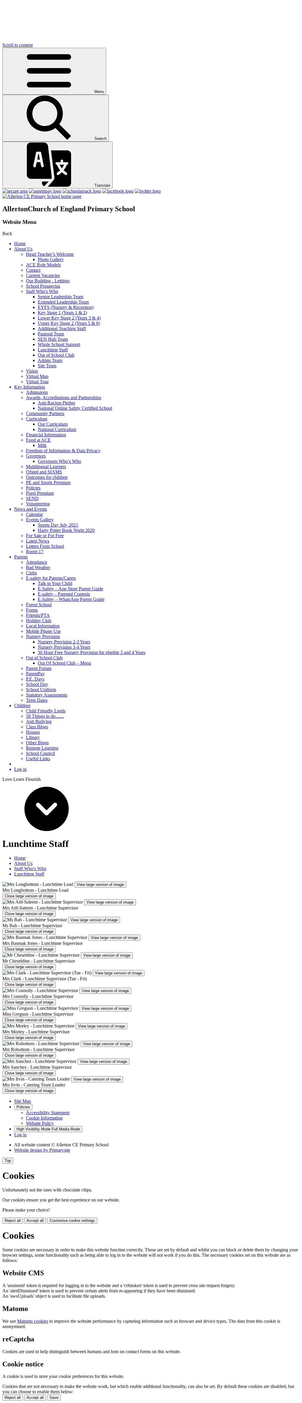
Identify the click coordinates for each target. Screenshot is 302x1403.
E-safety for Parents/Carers (51, 578)
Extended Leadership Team (63, 301)
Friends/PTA (38, 615)
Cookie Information (44, 1117)
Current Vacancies (43, 275)
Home (20, 243)
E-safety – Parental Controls (64, 593)
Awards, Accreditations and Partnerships (63, 397)
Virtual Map (37, 376)
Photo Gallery (51, 259)
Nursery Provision (43, 636)
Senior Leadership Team (60, 296)
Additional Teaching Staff (62, 328)
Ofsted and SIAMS (44, 471)
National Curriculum (57, 429)
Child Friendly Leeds (45, 710)
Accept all (35, 1220)
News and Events (30, 509)
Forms (32, 609)
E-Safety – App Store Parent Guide (70, 588)
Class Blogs (37, 726)
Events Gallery (40, 519)
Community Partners (45, 413)
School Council (40, 753)
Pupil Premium (40, 493)
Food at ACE (38, 439)
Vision (32, 370)
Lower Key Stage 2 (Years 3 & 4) (69, 317)
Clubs (31, 572)
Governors (36, 455)
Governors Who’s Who (59, 461)
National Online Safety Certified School (75, 408)
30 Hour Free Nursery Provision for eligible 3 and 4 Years (91, 652)
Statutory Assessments (46, 694)
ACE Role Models (43, 264)
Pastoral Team (51, 333)
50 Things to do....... (45, 716)
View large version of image (100, 884)
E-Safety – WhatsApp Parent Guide (71, 599)
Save (54, 1397)
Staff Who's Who (42, 291)
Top (8, 1160)
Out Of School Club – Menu (64, 663)
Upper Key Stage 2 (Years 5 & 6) (69, 323)
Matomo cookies (32, 1321)
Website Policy (40, 1123)
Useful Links (38, 758)
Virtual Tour (37, 381)
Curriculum (36, 418)
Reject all (13, 1220)
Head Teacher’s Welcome (50, 254)
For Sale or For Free (45, 535)
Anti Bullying (39, 721)
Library (33, 737)
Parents (21, 556)
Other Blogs (37, 742)
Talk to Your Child (55, 583)
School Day (37, 684)
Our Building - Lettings (48, 280)
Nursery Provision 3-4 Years (64, 647)
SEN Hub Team (53, 339)
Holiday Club (38, 620)
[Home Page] (41, 196)
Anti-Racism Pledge (56, 402)
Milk (42, 445)
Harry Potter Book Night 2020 (66, 530)
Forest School (39, 604)
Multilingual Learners (46, 466)
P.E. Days (35, 678)
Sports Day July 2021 (58, 524)
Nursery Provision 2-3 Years (64, 641)
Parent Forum (38, 668)
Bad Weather (38, 567)
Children (22, 705)
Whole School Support (59, 344)
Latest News (37, 540)
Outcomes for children (47, 477)
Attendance (36, 562)
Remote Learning (42, 747)
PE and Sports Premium (48, 482)
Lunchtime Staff (53, 349)
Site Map (22, 1101)
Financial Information (46, 434)
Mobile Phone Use (43, 631)
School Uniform (41, 689)
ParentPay (35, 673)
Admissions (37, 392)
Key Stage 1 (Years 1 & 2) (62, 312)
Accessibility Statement (47, 1112)
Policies (33, 487)
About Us (23, 248)
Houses (33, 732)
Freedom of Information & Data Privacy (63, 450)
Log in (20, 769)
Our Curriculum (53, 424)
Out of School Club (56, 355)
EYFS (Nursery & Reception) (65, 307)
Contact (33, 270)
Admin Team (50, 360)
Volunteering (38, 503)
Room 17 (34, 551)
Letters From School (45, 546)
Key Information (29, 386)
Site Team (47, 365)
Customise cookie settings (72, 1220)
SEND (32, 498)
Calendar (34, 514)
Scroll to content (17, 44)
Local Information (43, 625)
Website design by (42, 1150)
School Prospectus (43, 286)
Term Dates (36, 700)
